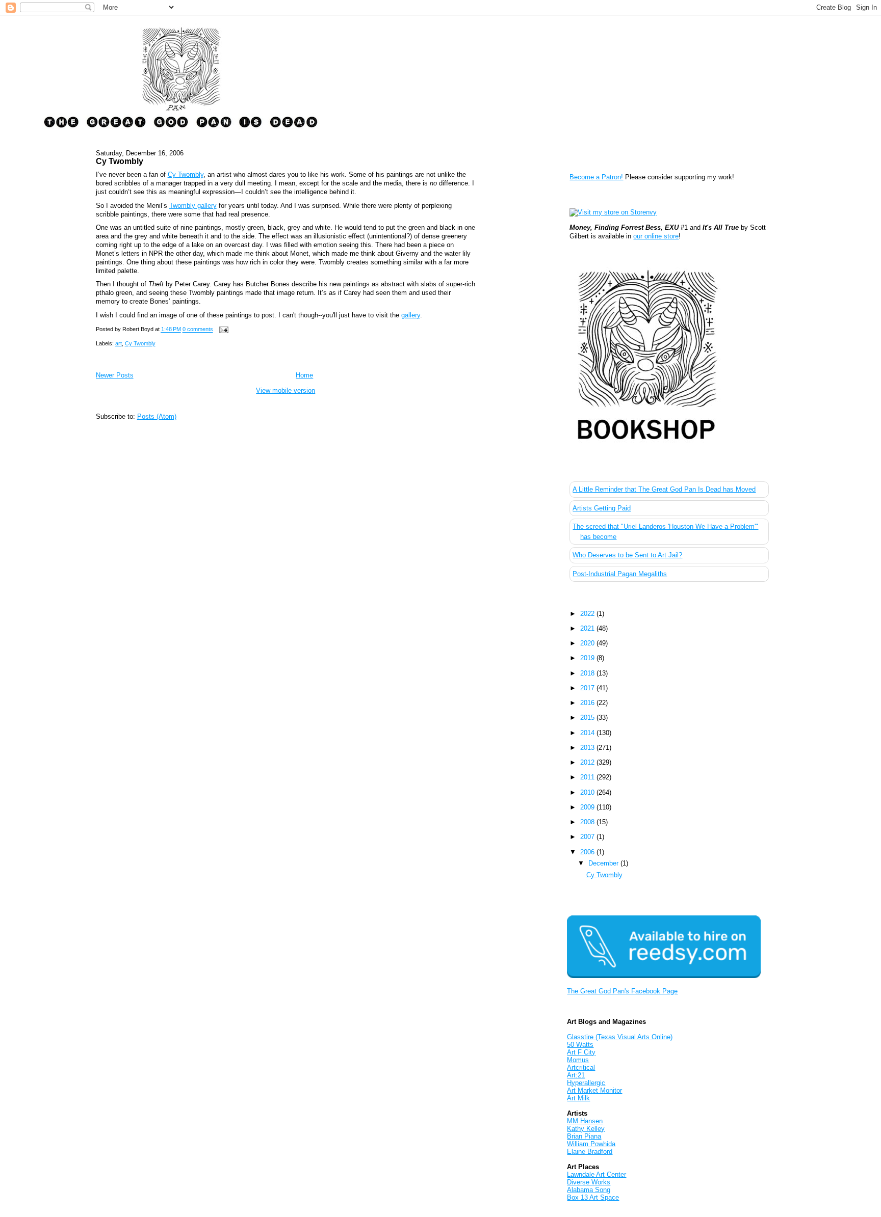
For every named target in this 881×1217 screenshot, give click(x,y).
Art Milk (578, 1098)
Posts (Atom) (156, 416)
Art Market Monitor (594, 1090)
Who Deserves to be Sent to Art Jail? (627, 555)
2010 (588, 792)
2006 (588, 852)
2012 (588, 762)
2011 (588, 777)
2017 (588, 688)
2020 (588, 643)
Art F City (581, 1052)
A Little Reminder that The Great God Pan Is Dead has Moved (664, 489)
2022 (588, 613)
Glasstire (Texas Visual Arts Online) (619, 1037)
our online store (656, 236)
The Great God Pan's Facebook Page (622, 991)
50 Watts (580, 1044)
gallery (410, 315)
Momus (578, 1060)
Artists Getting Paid (602, 508)
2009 (588, 807)
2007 (588, 837)
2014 (588, 733)
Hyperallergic (586, 1083)
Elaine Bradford (589, 1151)
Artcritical (581, 1067)
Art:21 (576, 1075)
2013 (588, 747)
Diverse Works (588, 1182)
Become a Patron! (596, 177)
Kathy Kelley (586, 1128)
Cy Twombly (119, 161)
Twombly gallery (193, 205)
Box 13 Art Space (593, 1197)
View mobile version (285, 390)
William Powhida (591, 1144)
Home (304, 375)
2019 (588, 658)
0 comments (198, 330)
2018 (588, 673)
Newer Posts (115, 375)
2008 (588, 822)
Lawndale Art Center (596, 1174)
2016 (588, 703)
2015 (588, 717)
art (118, 343)
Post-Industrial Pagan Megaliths (620, 574)
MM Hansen (585, 1121)
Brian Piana (584, 1136)
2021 (588, 628)
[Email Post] (223, 330)
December (604, 863)
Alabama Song (588, 1190)
